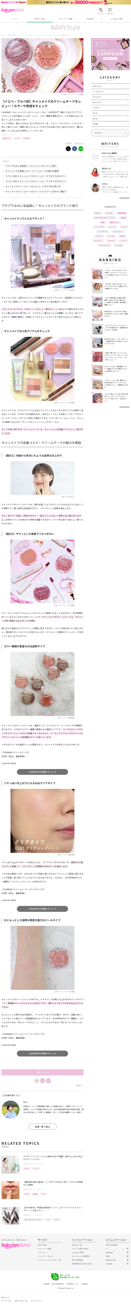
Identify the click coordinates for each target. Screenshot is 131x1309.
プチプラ (99, 236)
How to (27, 1168)
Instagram (109, 1252)
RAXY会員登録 (111, 1245)
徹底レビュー (7, 138)
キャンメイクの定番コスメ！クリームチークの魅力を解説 (32, 170)
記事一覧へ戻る (42, 1126)
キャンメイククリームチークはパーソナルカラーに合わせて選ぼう (36, 191)
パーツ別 (111, 236)
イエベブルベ (117, 231)
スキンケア (96, 86)
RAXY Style (40, 19)
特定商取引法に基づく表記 (82, 1264)
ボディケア (96, 102)
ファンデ (35, 1168)
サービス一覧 (6, 1301)
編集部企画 (122, 213)
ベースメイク (12, 135)
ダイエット (98, 241)
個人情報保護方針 (58, 1284)
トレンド (113, 227)
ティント (56, 1219)
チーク (17, 138)
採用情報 (85, 1284)
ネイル (95, 113)
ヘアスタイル (102, 231)
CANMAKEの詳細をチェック (42, 771)
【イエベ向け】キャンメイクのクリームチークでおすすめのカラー (36, 181)
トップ (14, 19)
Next (79, 1085)
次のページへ (42, 1072)
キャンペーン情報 (65, 19)
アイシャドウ (99, 227)
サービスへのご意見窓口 (81, 1256)
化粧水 (122, 236)
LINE (108, 1256)
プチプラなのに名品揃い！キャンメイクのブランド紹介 (31, 165)
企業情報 (46, 1284)
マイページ (42, 1252)
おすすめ (109, 213)
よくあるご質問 (117, 19)
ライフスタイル (104, 245)
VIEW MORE (123, 198)
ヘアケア (96, 107)
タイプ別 (119, 245)
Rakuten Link (111, 1260)
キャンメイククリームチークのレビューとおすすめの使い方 (33, 186)
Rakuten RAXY (13, 10)
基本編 (35, 1194)
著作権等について (73, 1284)
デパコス (111, 241)
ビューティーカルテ (45, 1256)
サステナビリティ (37, 1301)
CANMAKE (26, 138)
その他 (95, 124)
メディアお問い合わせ (80, 1249)
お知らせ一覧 (77, 1245)
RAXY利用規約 (77, 1260)
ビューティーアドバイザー (48, 1260)
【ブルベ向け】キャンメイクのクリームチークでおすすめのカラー (36, 176)
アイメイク (96, 97)
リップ (43, 1194)
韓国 (102, 222)
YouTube (109, 1264)
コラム (95, 118)
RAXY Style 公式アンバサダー (33, 1219)
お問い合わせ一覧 (21, 1301)
